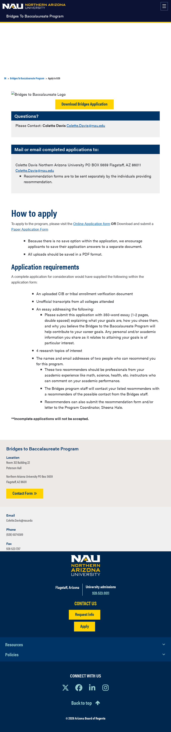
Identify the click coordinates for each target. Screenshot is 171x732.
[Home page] (33, 6)
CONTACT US (85, 603)
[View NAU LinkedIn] (92, 687)
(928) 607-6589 (14, 534)
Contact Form (23, 493)
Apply (84, 626)
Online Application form (91, 223)
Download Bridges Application (84, 104)
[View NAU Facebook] (79, 687)
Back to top (81, 702)
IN (5, 78)
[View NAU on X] (65, 687)
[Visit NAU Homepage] (85, 565)
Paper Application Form (29, 229)
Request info (84, 614)
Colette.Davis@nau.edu (86, 125)
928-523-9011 (100, 592)
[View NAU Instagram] (105, 687)
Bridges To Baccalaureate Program (35, 16)
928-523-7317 (13, 548)
